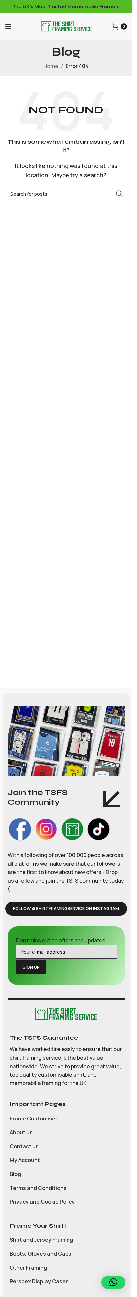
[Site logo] (66, 25)
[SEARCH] (119, 193)
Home (50, 66)
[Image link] (66, 1013)
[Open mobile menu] (8, 26)
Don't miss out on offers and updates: (61, 940)
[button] (113, 1282)
